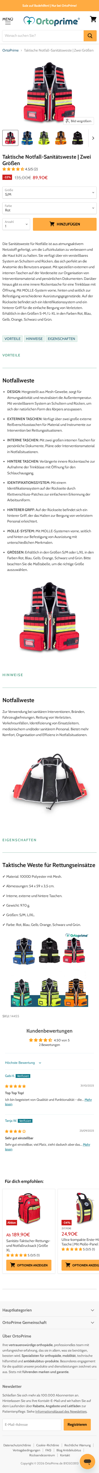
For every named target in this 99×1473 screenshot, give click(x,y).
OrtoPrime (10, 50)
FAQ (48, 1450)
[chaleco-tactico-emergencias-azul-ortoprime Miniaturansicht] (27, 138)
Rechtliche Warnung (77, 1445)
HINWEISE (34, 338)
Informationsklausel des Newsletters (61, 1411)
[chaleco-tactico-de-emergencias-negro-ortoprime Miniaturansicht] (77, 138)
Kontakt (65, 1455)
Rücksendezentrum (42, 1455)
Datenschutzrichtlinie (17, 1445)
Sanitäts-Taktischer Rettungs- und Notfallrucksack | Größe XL (28, 1245)
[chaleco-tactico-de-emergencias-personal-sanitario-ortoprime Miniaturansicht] (10, 138)
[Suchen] (90, 35)
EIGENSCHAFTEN (61, 338)
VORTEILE (12, 338)
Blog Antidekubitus (68, 1450)
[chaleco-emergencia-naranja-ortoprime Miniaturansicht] (60, 138)
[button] (13, 169)
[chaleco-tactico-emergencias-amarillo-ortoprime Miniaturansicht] (44, 138)
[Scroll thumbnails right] (92, 138)
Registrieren (77, 1424)
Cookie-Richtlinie (47, 1445)
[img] (15, 1086)
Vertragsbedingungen (26, 1450)
